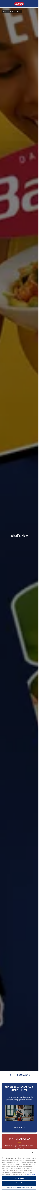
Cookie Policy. (31, 1174)
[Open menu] (3, 3)
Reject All (19, 1183)
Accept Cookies (19, 1178)
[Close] (32, 1152)
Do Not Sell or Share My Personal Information (19, 1187)
